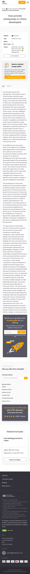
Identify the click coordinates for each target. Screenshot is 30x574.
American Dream (7, 479)
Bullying (4, 483)
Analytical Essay (16, 38)
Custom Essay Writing (7, 538)
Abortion (5, 476)
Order (22, 2)
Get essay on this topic (15, 77)
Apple (4, 387)
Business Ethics (7, 389)
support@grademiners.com (15, 553)
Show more (6, 486)
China (19, 47)
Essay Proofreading (7, 544)
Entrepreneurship (7, 398)
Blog (3, 542)
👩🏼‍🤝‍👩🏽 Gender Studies (14, 450)
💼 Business (15, 35)
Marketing (14, 47)
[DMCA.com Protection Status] (8, 531)
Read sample (15, 460)
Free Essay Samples (7, 540)
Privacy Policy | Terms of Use (15, 570)
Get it (21, 332)
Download (15, 56)
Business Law (6, 392)
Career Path (6, 395)
